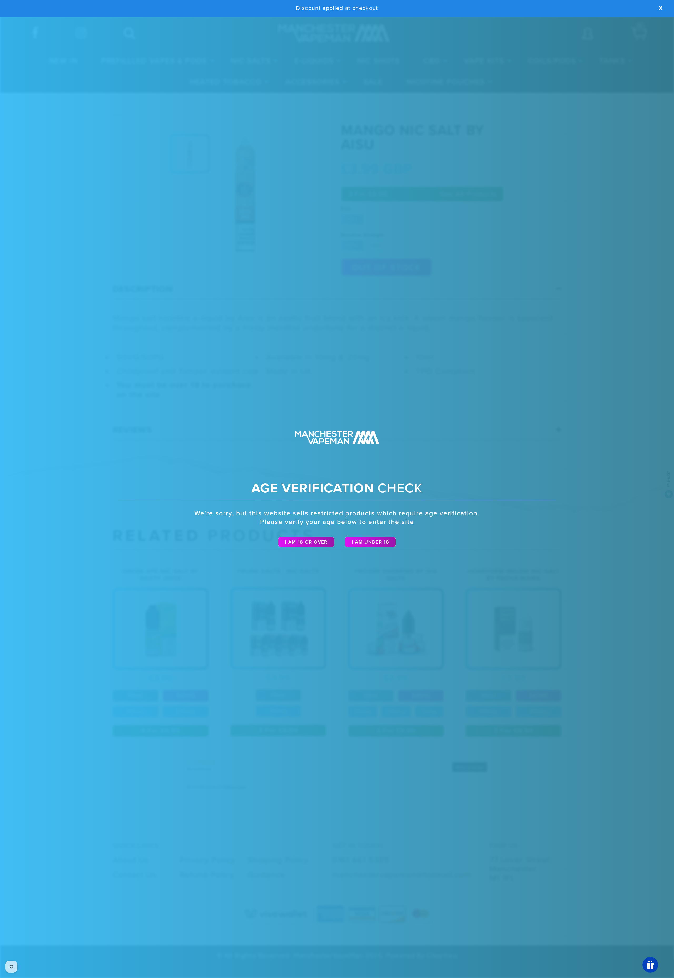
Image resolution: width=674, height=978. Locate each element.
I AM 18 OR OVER (306, 542)
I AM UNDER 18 (370, 542)
